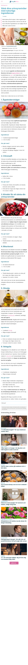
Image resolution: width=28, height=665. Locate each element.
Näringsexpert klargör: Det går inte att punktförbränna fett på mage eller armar (14, 540)
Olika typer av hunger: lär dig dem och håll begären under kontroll (13, 448)
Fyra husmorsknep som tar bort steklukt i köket (14, 485)
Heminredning (4, 501)
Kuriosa (3, 464)
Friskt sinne (4, 446)
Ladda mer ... (14, 563)
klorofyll (9, 356)
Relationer (3, 428)
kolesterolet (11, 315)
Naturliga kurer (4, 5)
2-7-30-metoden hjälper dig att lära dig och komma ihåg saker (13, 558)
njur (12, 75)
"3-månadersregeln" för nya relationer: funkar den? (13, 430)
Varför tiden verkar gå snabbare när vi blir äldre (13, 467)
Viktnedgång (4, 537)
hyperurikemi (16, 73)
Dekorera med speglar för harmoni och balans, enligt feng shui (13, 503)
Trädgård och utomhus (6, 519)
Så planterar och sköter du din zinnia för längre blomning (14, 522)
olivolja (10, 330)
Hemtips (3, 483)
